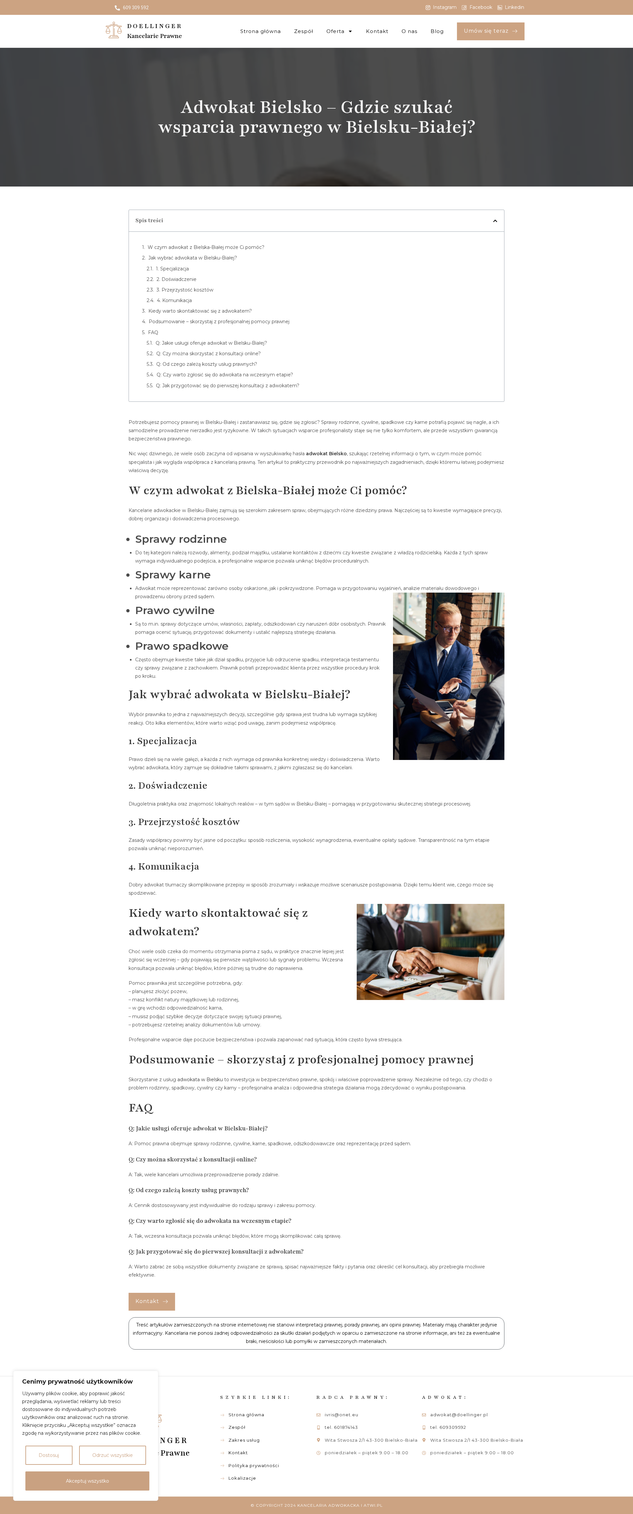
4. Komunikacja (174, 300)
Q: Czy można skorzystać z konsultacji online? (208, 354)
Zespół (303, 31)
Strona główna (260, 31)
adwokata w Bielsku (200, 1080)
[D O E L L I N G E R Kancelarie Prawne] (114, 29)
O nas (409, 31)
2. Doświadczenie (176, 279)
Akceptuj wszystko (87, 1481)
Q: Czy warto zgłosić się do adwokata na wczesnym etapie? (225, 375)
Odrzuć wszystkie (112, 1455)
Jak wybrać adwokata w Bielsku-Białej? (192, 258)
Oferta (335, 31)
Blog (437, 31)
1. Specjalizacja (172, 269)
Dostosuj (49, 1455)
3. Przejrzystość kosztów (185, 290)
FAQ (153, 332)
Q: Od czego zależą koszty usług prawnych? (206, 364)
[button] (495, 221)
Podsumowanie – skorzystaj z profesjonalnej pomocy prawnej (219, 322)
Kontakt (377, 31)
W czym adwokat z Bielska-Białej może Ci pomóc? (206, 247)
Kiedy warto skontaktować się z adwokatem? (200, 311)
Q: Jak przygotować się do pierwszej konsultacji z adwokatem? (227, 386)
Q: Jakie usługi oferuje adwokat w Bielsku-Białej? (211, 343)
